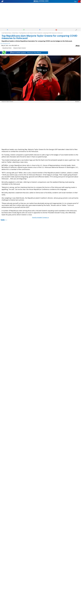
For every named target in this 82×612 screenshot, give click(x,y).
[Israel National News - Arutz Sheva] (41, 1)
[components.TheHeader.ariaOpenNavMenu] (13, 1)
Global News (15, 33)
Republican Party (7, 48)
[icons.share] (79, 1)
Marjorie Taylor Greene (19, 48)
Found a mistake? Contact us (40, 217)
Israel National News (6, 33)
